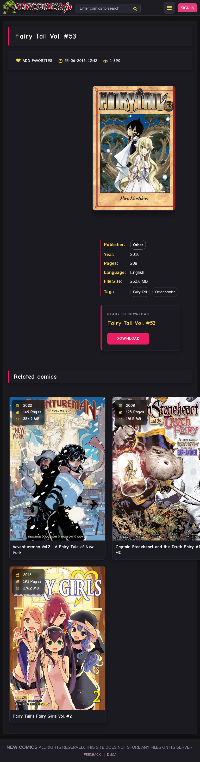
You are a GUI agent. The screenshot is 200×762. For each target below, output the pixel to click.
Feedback (92, 755)
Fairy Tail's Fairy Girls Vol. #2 (42, 716)
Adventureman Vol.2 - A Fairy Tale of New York (53, 549)
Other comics (165, 292)
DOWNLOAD (128, 338)
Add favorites (37, 60)
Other (138, 245)
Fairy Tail (140, 292)
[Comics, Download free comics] (38, 10)
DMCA (111, 755)
